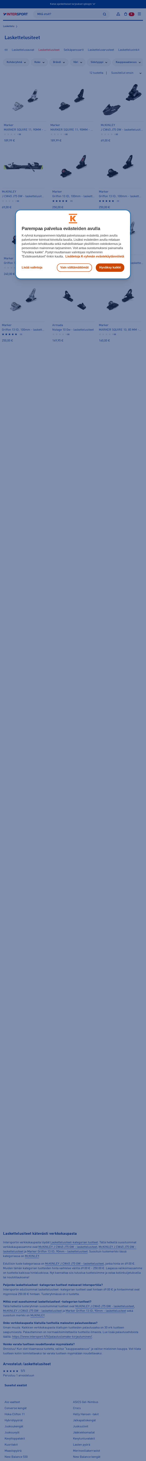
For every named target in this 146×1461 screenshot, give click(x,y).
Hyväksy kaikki (110, 267)
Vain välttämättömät (74, 267)
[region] (73, 244)
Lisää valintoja (32, 267)
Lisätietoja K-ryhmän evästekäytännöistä (94, 256)
